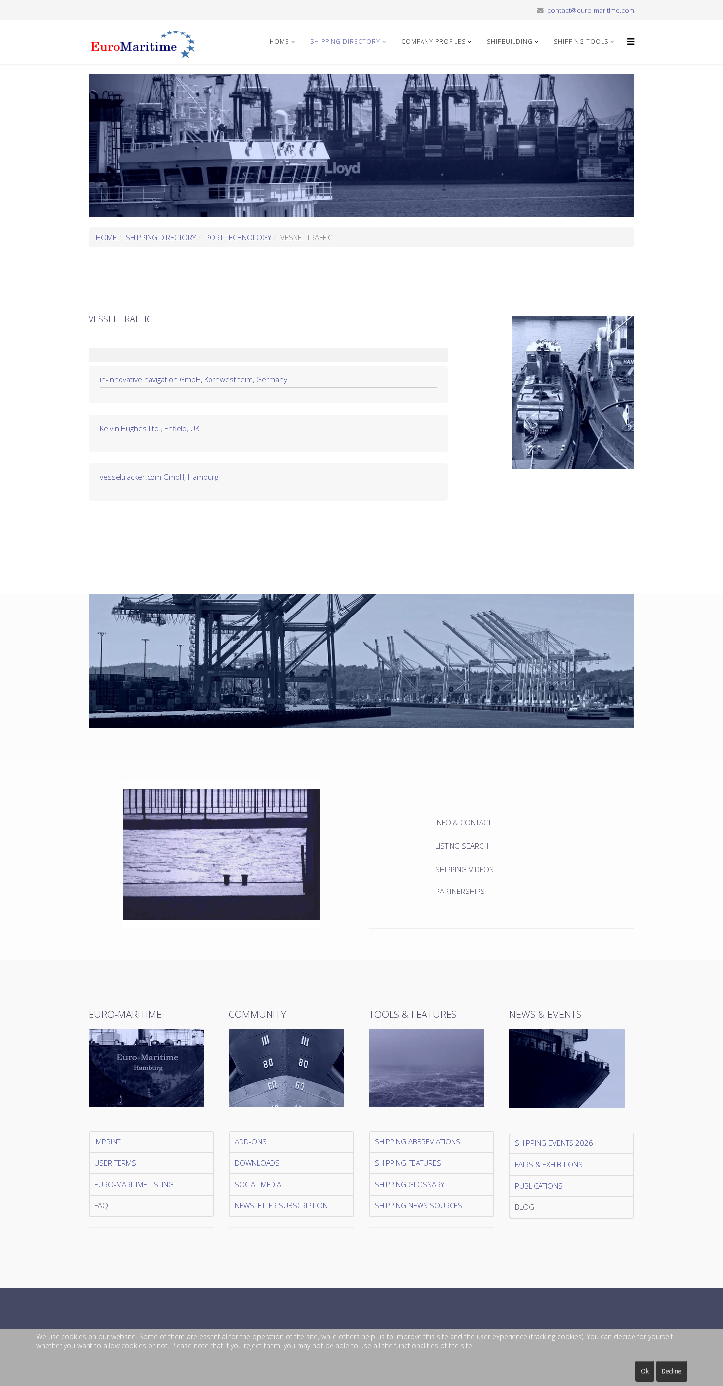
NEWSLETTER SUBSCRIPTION (281, 1205)
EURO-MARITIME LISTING (134, 1184)
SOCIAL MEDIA (258, 1184)
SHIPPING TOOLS (581, 41)
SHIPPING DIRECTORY (345, 41)
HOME (279, 41)
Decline (672, 1371)
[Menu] (628, 42)
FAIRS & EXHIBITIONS (549, 1164)
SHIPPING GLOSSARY (409, 1184)
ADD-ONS (251, 1141)
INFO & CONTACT (464, 822)
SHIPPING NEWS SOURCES (418, 1205)
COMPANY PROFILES (433, 41)
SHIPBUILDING (510, 41)
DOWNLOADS (257, 1163)
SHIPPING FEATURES (408, 1163)
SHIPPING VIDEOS (464, 869)
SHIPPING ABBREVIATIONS (417, 1141)
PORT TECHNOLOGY (238, 237)
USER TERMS (115, 1163)
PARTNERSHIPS (460, 891)
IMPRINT (107, 1141)
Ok (645, 1371)
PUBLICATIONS (539, 1186)
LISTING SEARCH (461, 846)
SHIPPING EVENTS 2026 (554, 1143)
